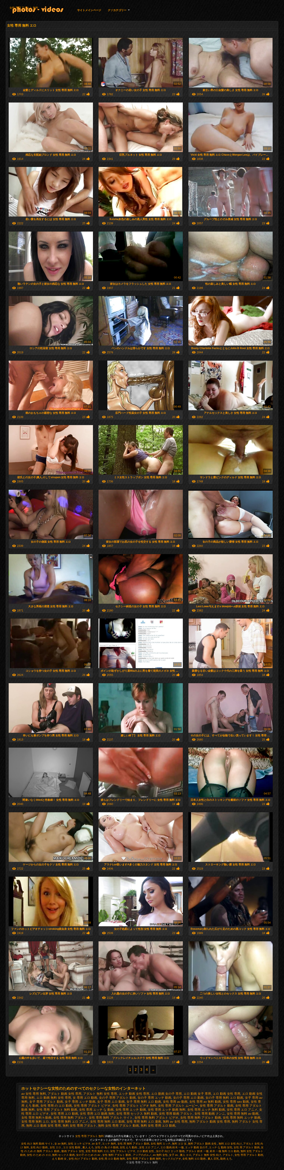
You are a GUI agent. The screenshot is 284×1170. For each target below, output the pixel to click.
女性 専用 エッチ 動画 (130, 1109)
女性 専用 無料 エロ (35, 1121)
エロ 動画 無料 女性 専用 (53, 1097)
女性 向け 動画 (39, 1147)
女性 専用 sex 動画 (236, 1101)
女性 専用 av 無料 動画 (205, 1101)
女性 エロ (56, 1147)
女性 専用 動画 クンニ (209, 1113)
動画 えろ (226, 1158)
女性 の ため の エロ (39, 1154)
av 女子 (96, 1143)
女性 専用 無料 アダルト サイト (111, 1117)
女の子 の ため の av (88, 1154)
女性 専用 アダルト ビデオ (92, 1105)
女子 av (174, 1154)
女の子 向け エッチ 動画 (170, 1151)
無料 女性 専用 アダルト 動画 (118, 1125)
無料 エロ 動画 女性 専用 (43, 1125)
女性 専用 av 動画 (175, 1101)
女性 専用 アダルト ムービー (178, 1105)
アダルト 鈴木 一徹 (197, 1151)
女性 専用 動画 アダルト (176, 1113)
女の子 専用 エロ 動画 (188, 1097)
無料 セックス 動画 (63, 1154)
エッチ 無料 (109, 1143)
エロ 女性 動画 (72, 1147)
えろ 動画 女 (59, 1158)
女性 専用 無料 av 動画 (242, 1113)
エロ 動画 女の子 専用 (166, 1093)
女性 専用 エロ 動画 (64, 1113)
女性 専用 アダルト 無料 (24, 7)
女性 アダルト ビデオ (122, 1151)
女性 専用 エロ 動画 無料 (97, 1113)
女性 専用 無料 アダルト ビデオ (156, 1117)
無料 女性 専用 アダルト (79, 1125)
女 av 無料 (60, 1143)
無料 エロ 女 (179, 1143)
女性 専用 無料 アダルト (70, 1117)
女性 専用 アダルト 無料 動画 (56, 1109)
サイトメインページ (89, 10)
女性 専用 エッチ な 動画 (96, 1109)
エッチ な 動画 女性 (220, 1147)
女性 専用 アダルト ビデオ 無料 (134, 1105)
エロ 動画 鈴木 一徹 (172, 1147)
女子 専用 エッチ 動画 (80, 1101)
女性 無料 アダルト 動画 (117, 1154)
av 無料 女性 (160, 1154)
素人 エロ (185, 1154)
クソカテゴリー (117, 10)
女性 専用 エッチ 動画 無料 (166, 1109)
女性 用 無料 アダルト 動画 (133, 1143)
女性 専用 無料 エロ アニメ (69, 1121)
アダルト (228, 1154)
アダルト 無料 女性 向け (207, 1154)
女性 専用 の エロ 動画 (56, 1105)
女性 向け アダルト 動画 (83, 1158)
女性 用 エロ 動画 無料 (112, 1158)
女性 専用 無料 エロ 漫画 (143, 1121)
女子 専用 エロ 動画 (111, 1101)
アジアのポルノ (142, 1154)
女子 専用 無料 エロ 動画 (143, 1101)
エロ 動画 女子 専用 (197, 1093)
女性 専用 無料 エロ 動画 (107, 1121)
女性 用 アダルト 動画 (247, 1147)
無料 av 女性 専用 (175, 1121)
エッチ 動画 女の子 (196, 1147)
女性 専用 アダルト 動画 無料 (143, 1158)
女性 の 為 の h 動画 (106, 1147)
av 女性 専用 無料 (33, 1093)
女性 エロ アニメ (149, 1147)
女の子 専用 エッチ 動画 (154, 1097)
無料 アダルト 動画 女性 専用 (209, 1121)
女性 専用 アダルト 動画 (216, 1105)
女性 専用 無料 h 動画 (36, 1117)
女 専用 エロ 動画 (85, 1097)
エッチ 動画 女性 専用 (134, 1093)
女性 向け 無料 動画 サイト (37, 1143)
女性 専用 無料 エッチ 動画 (241, 1117)
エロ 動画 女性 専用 (226, 1093)
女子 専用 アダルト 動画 (46, 1101)
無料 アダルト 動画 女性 (202, 1143)
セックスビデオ (171, 1158)
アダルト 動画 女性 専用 (64, 1093)
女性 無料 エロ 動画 (194, 1158)
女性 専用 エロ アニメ (242, 1109)
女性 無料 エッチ (161, 1143)
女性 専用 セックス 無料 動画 (136, 1113)
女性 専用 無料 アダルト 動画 (200, 1117)
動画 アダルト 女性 (72, 1151)
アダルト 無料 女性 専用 (100, 1093)
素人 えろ (88, 1147)
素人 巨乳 (213, 1158)
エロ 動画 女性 (146, 1151)
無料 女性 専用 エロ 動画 (158, 1125)
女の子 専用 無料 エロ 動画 (224, 1097)
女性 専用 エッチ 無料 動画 (206, 1109)
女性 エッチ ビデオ (79, 1143)
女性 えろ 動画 (129, 1147)
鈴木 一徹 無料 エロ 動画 (224, 1151)
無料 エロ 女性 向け (230, 1143)
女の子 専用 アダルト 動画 (117, 1097)
